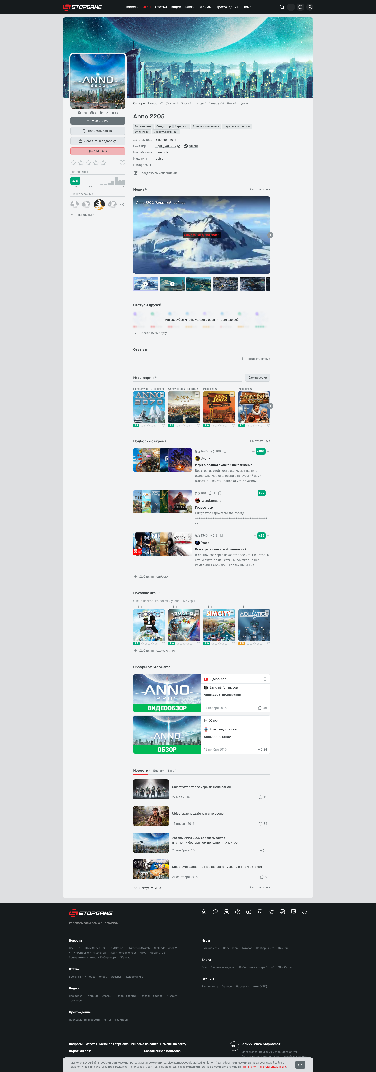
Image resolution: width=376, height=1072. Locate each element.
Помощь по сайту (173, 1044)
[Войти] (309, 7)
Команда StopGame (114, 1044)
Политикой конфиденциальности (264, 1066)
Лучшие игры (210, 948)
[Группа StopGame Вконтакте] (226, 911)
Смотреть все (260, 189)
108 (218, 451)
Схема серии (258, 377)
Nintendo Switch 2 (165, 948)
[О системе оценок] (122, 204)
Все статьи (76, 976)
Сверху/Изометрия (166, 131)
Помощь (249, 7)
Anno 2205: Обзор (218, 737)
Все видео (75, 996)
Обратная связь (81, 1051)
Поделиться (85, 215)
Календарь (230, 948)
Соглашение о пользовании (165, 1051)
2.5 (242, 643)
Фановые (82, 952)
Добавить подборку (154, 576)
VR (70, 952)
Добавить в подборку (100, 141)
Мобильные (157, 952)
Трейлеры (75, 1000)
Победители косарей (253, 967)
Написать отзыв (100, 131)
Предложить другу (153, 333)
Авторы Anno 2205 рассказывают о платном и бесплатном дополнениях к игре (205, 840)
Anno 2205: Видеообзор (222, 695)
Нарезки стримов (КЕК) (251, 986)
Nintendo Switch (139, 948)
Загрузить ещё (150, 888)
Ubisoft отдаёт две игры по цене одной (201, 787)
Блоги (189, 7)
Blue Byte (161, 152)
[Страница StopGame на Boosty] (204, 911)
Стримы (205, 7)
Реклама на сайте (144, 1044)
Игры (146, 7)
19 (265, 797)
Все (71, 948)
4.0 (206, 643)
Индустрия (100, 952)
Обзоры (116, 976)
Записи (227, 986)
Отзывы (283, 948)
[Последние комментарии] (300, 7)
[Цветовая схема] (291, 7)
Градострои (204, 507)
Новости (131, 7)
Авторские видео (151, 996)
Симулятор (163, 126)
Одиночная (142, 131)
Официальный (165, 146)
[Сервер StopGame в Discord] (304, 911)
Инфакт (171, 996)
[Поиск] (282, 7)
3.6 (171, 643)
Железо (125, 957)
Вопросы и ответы (83, 1044)
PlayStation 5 (117, 948)
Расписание (210, 986)
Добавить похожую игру (157, 650)
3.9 (136, 643)
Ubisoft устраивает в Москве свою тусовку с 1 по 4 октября (217, 867)
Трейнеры (121, 1019)
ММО (143, 952)
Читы (107, 1019)
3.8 (206, 425)
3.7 (242, 425)
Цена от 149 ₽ (98, 151)
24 (265, 749)
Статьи (161, 7)
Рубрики (92, 996)
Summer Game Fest (123, 952)
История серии (126, 996)
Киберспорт (108, 957)
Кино (92, 957)
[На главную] (82, 7)
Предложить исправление (158, 173)
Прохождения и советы (84, 1019)
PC (157, 165)
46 (265, 708)
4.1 (136, 425)
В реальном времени (206, 126)
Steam (193, 146)
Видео (176, 7)
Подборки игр (134, 976)
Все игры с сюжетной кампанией (220, 549)
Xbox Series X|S (95, 948)
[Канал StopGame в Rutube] (260, 911)
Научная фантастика (237, 126)
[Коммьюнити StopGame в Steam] (282, 911)
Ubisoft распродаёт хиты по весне (198, 813)
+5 (272, 967)
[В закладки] (225, 451)
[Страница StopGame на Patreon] (215, 911)
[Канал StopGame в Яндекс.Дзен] (237, 911)
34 (265, 824)
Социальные (77, 957)
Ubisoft (160, 158)
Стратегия (181, 126)
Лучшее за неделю (223, 967)
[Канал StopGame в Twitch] (293, 911)
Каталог (246, 948)
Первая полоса (97, 976)
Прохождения (227, 7)
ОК (300, 1065)
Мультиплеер (143, 126)
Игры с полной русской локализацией (224, 465)
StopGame (285, 967)
